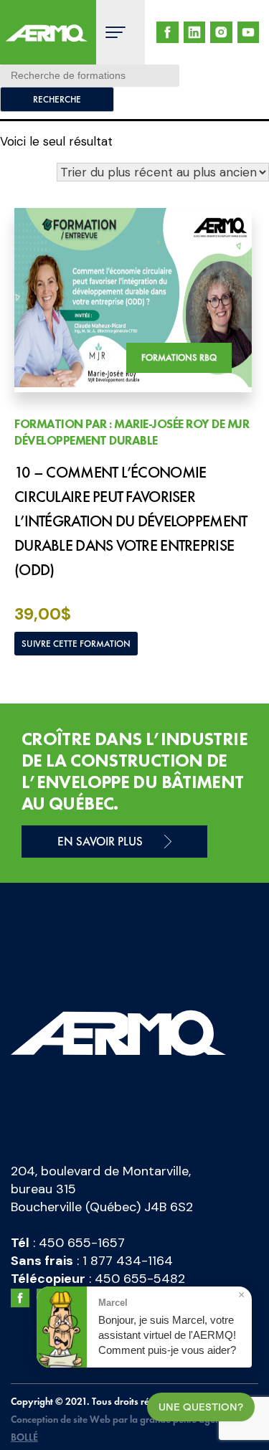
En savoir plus (100, 841)
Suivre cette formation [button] (76, 644)
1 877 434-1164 (127, 1260)
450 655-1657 (82, 1242)
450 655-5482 (140, 1278)
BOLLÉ (24, 1437)
